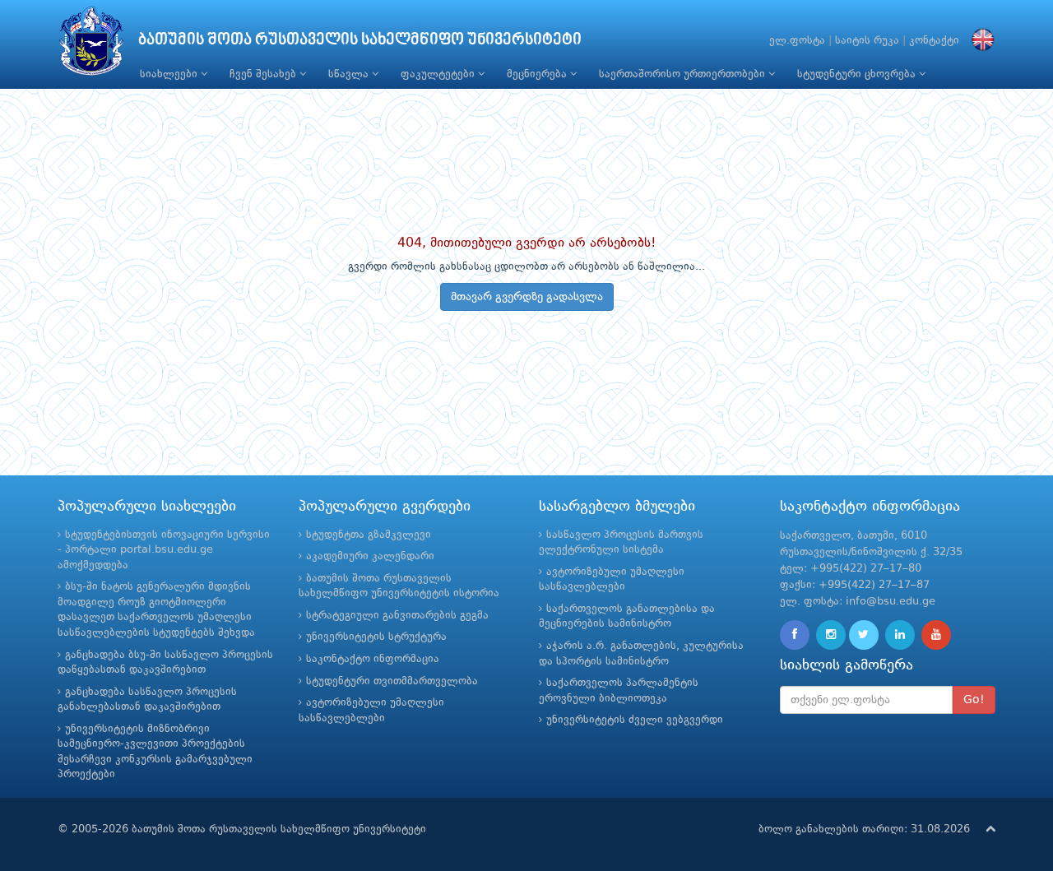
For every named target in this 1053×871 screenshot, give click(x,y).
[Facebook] (794, 635)
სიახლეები (170, 74)
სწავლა (350, 74)
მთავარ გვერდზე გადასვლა (527, 297)
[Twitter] (864, 635)
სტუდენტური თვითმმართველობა (392, 681)
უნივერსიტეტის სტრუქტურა (376, 637)
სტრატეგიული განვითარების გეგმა (397, 615)
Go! (974, 700)
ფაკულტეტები (439, 74)
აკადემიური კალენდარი (370, 556)
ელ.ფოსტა (797, 40)
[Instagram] (831, 635)
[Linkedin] (900, 635)
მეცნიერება (538, 74)
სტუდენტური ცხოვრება (858, 74)
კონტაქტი (934, 40)
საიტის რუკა (867, 40)
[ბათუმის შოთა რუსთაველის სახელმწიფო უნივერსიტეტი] (91, 45)
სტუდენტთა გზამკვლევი (368, 535)
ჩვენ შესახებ (264, 74)
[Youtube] (936, 635)
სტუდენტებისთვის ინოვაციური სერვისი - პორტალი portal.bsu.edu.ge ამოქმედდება (164, 550)
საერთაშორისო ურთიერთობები (683, 74)
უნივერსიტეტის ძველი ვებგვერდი (634, 720)
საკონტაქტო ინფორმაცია (372, 659)
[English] (979, 40)
